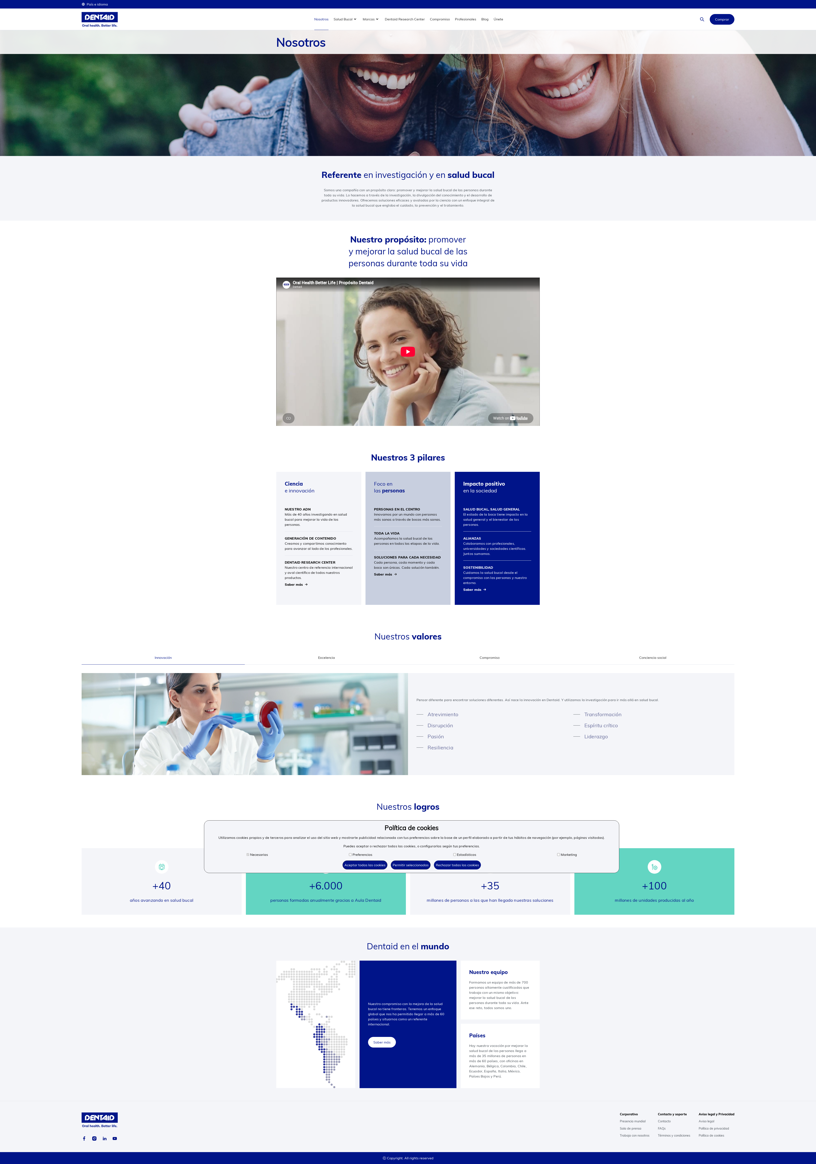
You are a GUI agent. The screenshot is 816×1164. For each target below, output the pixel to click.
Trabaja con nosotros (634, 1135)
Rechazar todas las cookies (457, 865)
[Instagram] (94, 1138)
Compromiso (490, 657)
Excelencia (326, 657)
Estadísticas (466, 854)
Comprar (722, 19)
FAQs (662, 1128)
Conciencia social (652, 657)
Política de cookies (711, 1135)
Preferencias (362, 854)
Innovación (163, 657)
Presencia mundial (633, 1121)
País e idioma (97, 4)
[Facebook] (84, 1138)
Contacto (664, 1121)
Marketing (569, 854)
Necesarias (259, 854)
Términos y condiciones (674, 1135)
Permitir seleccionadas (411, 865)
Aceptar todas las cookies (364, 865)
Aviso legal (706, 1121)
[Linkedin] (104, 1138)
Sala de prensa (630, 1128)
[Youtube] (114, 1138)
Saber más (382, 1042)
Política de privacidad (714, 1128)
